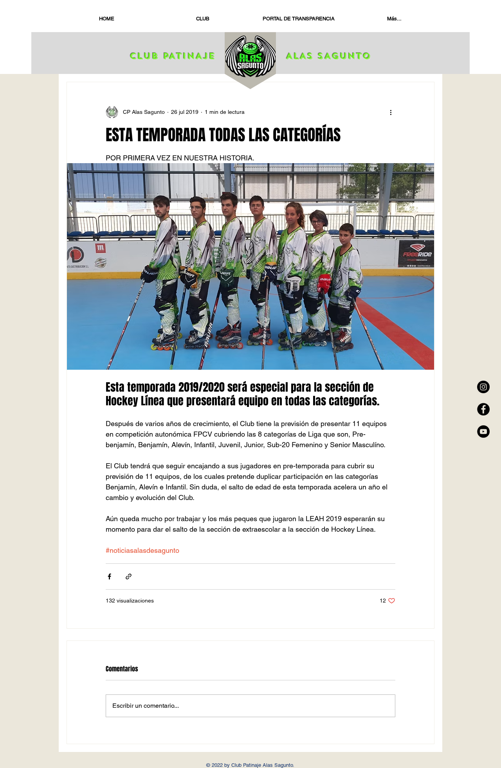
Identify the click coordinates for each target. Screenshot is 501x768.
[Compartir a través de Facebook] (109, 576)
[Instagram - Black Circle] (483, 387)
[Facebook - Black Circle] (483, 409)
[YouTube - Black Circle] (483, 431)
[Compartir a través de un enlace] (128, 576)
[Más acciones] (390, 112)
